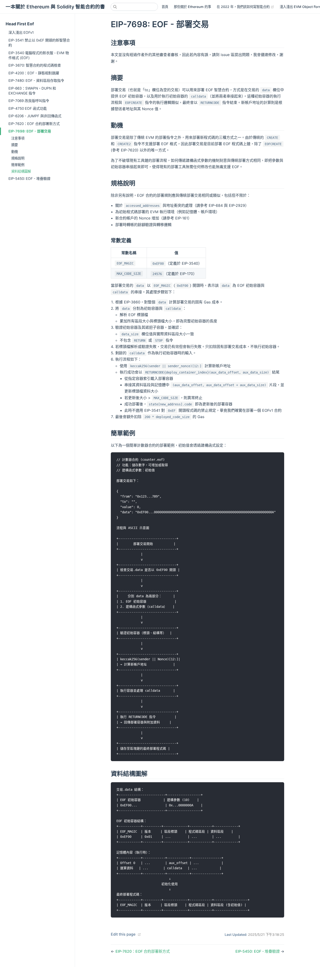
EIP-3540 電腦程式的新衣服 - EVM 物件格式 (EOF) (38, 55)
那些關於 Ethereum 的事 (192, 7)
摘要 (14, 145)
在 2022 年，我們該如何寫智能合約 (245, 6)
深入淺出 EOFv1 (21, 32)
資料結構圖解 (21, 171)
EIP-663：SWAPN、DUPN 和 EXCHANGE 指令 (32, 90)
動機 (14, 152)
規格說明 (17, 158)
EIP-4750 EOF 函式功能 (27, 108)
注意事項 (17, 138)
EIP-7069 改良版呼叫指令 (28, 100)
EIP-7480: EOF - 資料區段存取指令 (36, 80)
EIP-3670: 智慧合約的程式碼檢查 (34, 65)
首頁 (165, 7)
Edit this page (123, 934)
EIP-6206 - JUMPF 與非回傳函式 (34, 116)
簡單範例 (17, 165)
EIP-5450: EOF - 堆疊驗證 (29, 178)
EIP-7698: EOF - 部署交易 (29, 131)
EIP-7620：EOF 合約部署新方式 (34, 123)
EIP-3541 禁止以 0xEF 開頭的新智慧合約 (39, 42)
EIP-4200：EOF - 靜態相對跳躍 (33, 73)
